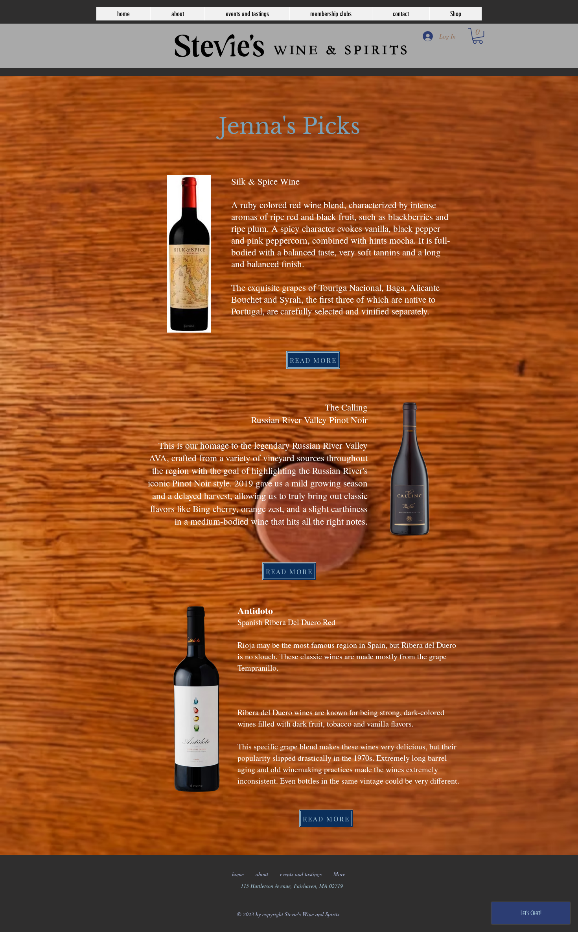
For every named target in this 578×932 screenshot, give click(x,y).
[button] (477, 36)
